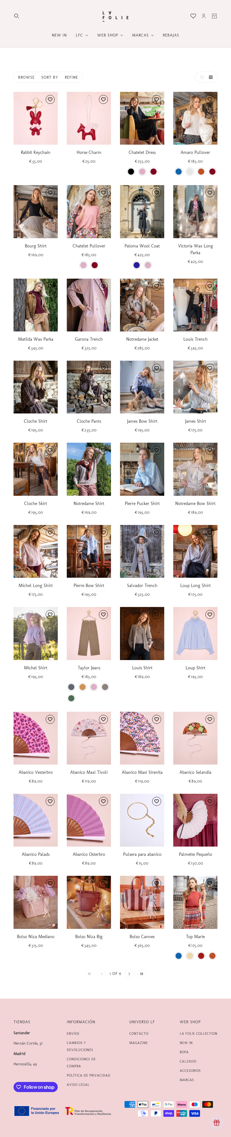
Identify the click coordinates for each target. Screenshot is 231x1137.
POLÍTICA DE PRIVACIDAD (88, 1075)
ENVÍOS (73, 1034)
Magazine (138, 1043)
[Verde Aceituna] (71, 698)
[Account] (204, 16)
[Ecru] (189, 171)
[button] (200, 77)
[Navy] (136, 265)
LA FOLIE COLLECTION (198, 1034)
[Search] (17, 16)
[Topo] (105, 687)
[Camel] (82, 687)
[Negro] (131, 171)
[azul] (178, 171)
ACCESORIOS (190, 1071)
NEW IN (186, 1043)
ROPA (184, 1052)
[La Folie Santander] (115, 16)
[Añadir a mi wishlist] (50, 99)
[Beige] (189, 955)
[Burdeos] (153, 171)
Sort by (49, 77)
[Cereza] (201, 955)
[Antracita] (71, 687)
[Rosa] (142, 171)
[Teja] (201, 171)
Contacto (138, 1034)
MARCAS (187, 1080)
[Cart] (214, 16)
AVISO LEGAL (78, 1085)
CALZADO (188, 1061)
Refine (71, 77)
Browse (26, 77)
